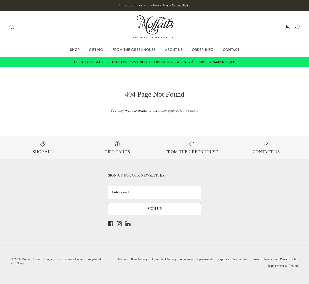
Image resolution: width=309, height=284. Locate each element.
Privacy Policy (289, 259)
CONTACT (231, 49)
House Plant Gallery (163, 259)
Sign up (154, 208)
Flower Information (264, 259)
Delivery (122, 259)
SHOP (75, 49)
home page (166, 110)
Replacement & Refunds (283, 265)
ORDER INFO (203, 49)
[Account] (286, 27)
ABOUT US (174, 49)
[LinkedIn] (128, 223)
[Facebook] (110, 223)
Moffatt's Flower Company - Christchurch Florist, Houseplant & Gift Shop (56, 261)
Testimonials (240, 259)
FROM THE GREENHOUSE (134, 49)
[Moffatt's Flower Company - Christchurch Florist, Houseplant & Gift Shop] (154, 26)
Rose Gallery (139, 259)
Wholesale (186, 259)
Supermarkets (204, 259)
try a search (189, 110)
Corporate (222, 259)
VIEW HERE (181, 5)
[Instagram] (119, 223)
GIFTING (96, 49)
